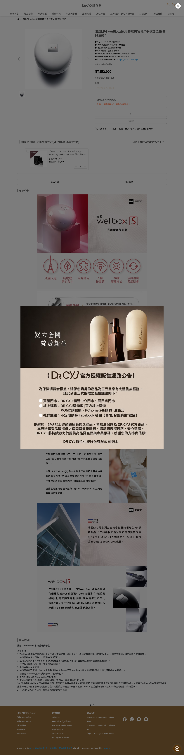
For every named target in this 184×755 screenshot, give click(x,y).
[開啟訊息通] (177, 748)
